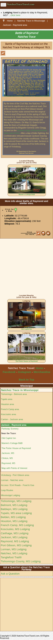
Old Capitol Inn (26, 329)
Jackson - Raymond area (13, 425)
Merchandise (42, 371)
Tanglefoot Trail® (11, 557)
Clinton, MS (7, 458)
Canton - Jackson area (12, 419)
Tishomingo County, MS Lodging (21, 561)
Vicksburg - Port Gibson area (15, 475)
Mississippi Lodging (10, 495)
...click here (14, 15)
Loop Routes (7, 490)
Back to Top (26, 379)
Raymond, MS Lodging (15, 541)
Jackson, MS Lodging (14, 537)
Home (39, 368)
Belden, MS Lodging (13, 517)
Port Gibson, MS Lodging (16, 545)
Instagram (24, 371)
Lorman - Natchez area (12, 480)
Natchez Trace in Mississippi (19, 390)
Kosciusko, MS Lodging (15, 529)
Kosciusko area (8, 414)
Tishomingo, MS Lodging (16, 501)
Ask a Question (10, 573)
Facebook (9, 371)
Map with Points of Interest (14, 468)
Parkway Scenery (10, 428)
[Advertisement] (26, 267)
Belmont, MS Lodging (14, 505)
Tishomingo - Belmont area (14, 394)
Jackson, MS (8, 453)
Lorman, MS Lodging (13, 549)
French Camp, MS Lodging (17, 525)
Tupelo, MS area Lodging (16, 513)
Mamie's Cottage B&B (27, 194)
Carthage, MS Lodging (14, 533)
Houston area (7, 404)
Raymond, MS (8, 463)
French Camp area (10, 409)
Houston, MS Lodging (14, 521)
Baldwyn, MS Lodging (14, 509)
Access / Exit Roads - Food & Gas (17, 485)
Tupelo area (6, 399)
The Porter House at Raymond (26, 361)
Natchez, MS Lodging (14, 553)
